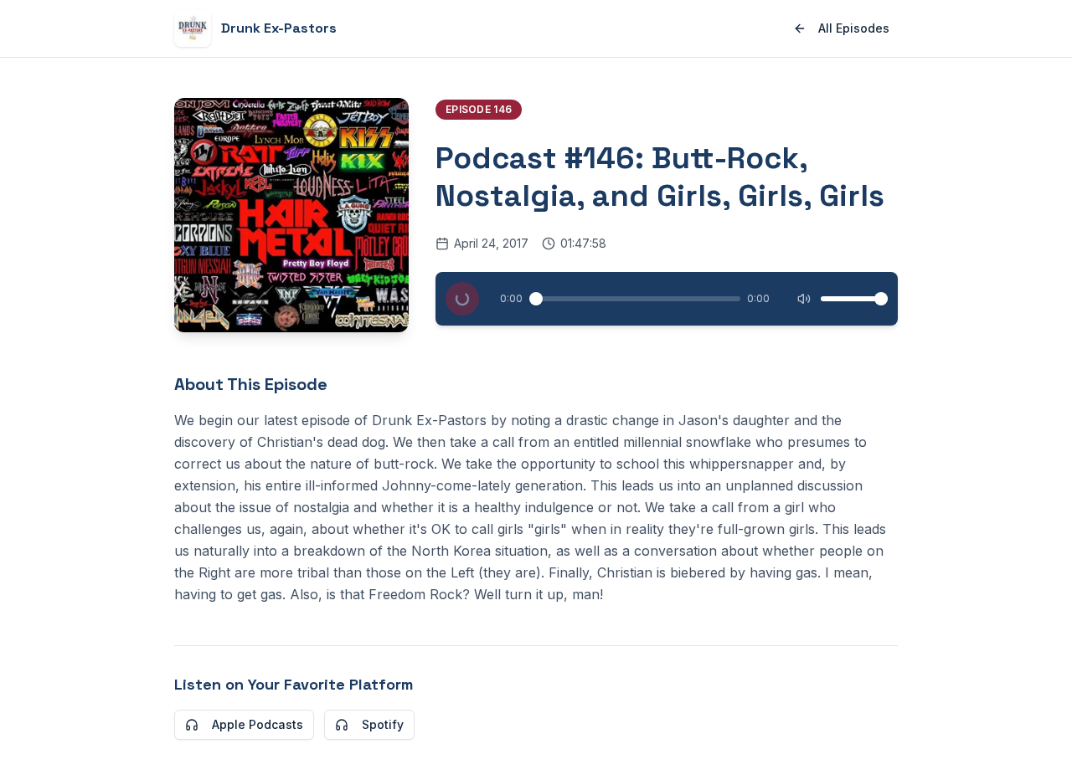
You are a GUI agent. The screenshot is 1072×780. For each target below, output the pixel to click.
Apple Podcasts (257, 724)
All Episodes (853, 28)
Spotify (383, 724)
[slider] (536, 298)
